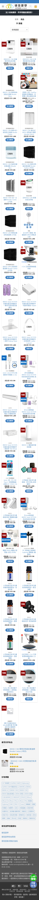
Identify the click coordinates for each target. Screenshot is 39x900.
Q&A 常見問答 (32, 889)
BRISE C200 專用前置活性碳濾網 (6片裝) (10, 234)
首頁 (16, 19)
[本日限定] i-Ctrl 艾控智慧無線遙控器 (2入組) (29, 656)
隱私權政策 (19, 891)
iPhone (29, 797)
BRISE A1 (5, 790)
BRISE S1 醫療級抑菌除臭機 (29, 446)
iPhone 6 (4, 801)
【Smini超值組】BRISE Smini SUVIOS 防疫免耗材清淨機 (29, 517)
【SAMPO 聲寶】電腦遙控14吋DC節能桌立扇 (29, 235)
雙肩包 (25, 818)
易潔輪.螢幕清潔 (15, 811)
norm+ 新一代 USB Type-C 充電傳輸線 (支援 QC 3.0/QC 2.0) (10, 482)
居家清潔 (30, 808)
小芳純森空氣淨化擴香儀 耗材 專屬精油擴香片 (10, 517)
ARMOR (21, 787)
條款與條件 (23, 889)
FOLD (23, 797)
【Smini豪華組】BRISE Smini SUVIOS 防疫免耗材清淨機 (29, 412)
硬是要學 (5, 833)
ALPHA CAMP (15, 783)
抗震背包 (5, 811)
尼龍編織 (22, 808)
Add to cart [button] (29, 663)
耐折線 (29, 815)
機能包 (24, 811)
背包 (34, 815)
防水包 (14, 818)
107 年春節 (5, 783)
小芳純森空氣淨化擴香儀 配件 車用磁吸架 (29, 620)
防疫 (19, 818)
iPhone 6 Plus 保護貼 (26, 801)
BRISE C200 (14, 790)
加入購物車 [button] (10, 106)
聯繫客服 (15, 889)
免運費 (11, 808)
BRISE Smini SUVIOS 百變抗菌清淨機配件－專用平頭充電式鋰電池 (10, 304)
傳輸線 (28, 804)
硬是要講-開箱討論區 (10, 841)
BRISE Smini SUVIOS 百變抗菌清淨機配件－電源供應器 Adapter (29, 303)
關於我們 (27, 891)
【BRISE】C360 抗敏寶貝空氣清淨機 (10, 60)
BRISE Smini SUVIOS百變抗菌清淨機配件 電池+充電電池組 (10, 412)
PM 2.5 (17, 804)
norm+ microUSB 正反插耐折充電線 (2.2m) (10, 374)
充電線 (4, 808)
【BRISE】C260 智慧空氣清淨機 (29, 199)
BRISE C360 (24, 790)
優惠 (33, 804)
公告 (16, 808)
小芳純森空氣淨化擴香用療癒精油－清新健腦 (10, 656)
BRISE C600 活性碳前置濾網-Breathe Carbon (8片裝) (10, 268)
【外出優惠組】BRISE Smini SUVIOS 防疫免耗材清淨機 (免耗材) (29, 375)
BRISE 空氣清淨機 (8, 794)
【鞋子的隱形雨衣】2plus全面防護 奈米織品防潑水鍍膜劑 (10, 725)
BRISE (28, 787)
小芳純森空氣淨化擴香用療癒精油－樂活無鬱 (29, 587)
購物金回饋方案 (6, 889)
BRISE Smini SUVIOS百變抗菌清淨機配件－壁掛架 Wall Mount (10, 447)
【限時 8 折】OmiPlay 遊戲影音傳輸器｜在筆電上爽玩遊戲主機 (29, 94)
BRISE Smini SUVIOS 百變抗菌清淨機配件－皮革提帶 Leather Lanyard (29, 340)
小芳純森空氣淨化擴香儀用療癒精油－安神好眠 (10, 587)
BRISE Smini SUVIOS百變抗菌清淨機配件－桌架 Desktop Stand (10, 339)
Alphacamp (25, 783)
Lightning (5, 804)
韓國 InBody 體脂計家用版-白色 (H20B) (10, 551)
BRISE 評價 (19, 794)
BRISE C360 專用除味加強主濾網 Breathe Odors (10, 94)
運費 (3, 818)
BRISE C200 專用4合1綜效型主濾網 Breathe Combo (10, 132)
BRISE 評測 (28, 794)
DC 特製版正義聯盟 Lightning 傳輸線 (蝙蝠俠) (29, 552)
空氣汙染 (5, 815)
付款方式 (12, 891)
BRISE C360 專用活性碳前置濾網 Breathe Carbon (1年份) (29, 166)
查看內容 (10, 68)
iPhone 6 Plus (14, 801)
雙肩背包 (32, 818)
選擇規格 (29, 106)
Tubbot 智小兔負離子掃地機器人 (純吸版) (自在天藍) (29, 690)
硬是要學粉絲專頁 (8, 837)
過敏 (8, 818)
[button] (3, 6)
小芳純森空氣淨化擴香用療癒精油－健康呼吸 (10, 621)
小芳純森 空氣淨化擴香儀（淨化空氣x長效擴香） (29, 482)
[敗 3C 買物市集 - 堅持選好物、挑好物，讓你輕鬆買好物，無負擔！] (16, 6)
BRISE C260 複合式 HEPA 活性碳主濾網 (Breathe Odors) (29, 132)
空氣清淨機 (13, 815)
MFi (11, 804)
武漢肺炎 (31, 811)
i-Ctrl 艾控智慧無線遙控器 (29, 267)
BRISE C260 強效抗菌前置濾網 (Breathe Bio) (10, 166)
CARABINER (6, 797)
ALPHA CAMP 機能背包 (9, 787)
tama (22, 804)
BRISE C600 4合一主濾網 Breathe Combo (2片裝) (10, 199)
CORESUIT (15, 797)
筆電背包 (22, 815)
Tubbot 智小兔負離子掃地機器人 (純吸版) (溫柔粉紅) (10, 690)
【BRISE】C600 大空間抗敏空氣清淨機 (29, 60)
